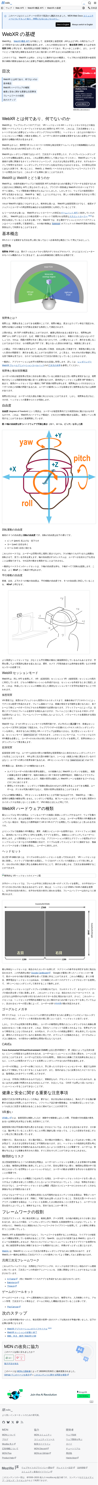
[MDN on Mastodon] (17, 1422)
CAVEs (6, 1044)
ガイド (69, 1444)
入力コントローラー (78, 216)
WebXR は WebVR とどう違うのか (26, 178)
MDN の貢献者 (23, 1371)
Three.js (11, 1286)
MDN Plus (6, 1453)
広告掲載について (10, 1448)
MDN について (9, 1434)
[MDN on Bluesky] (8, 1422)
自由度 (6, 405)
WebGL (5, 1251)
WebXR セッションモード (20, 673)
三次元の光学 (54, 365)
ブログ (5, 1439)
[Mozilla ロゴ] (10, 1467)
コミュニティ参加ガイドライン (35, 1471)
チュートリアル (73, 1448)
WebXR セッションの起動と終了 (22, 1332)
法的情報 (81, 1467)
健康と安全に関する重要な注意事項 (19, 91)
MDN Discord (40, 1448)
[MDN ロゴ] (7, 1409)
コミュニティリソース (44, 1439)
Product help (8, 1457)
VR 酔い (7, 1112)
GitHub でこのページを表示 (16, 1375)
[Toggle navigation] (95, 3)
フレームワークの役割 (13, 95)
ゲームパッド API (69, 212)
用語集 (69, 1453)
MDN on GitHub (41, 1453)
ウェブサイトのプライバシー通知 (36, 1467)
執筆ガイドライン (42, 1444)
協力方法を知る (11, 1363)
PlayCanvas (12, 1306)
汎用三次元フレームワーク (20, 1260)
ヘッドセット (11, 851)
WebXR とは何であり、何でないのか (20, 79)
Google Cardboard (39, 973)
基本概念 (7, 83)
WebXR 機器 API (22, 41)
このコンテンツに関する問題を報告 (50, 1375)
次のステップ (9, 99)
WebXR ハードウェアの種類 (16, 87)
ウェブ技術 (71, 1434)
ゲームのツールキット (18, 1292)
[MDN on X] (12, 1422)
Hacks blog (71, 1457)
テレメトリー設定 (64, 1467)
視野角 (6, 246)
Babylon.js (12, 1282)
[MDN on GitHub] (3, 1422)
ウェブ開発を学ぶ (74, 1439)
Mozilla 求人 (7, 1444)
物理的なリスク (13, 1156)
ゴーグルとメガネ (14, 1009)
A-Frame (11, 1279)
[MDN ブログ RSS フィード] (21, 1422)
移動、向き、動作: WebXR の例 (21, 1336)
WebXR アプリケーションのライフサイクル (27, 1328)
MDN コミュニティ (43, 1434)
